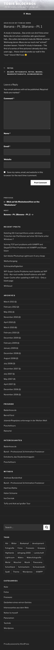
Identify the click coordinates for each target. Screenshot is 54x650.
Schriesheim (24, 567)
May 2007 (8, 379)
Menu (28, 14)
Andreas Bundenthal (13, 478)
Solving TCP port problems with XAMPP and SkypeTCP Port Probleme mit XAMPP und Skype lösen (25, 247)
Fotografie (21, 72)
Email (7, 146)
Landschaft (39, 553)
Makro (39, 72)
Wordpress (28, 572)
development (38, 543)
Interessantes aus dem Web (16, 607)
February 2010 (10, 332)
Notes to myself (11, 613)
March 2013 (9, 302)
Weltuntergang (10, 261)
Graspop (41, 548)
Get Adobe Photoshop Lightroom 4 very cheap (24, 256)
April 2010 (8, 322)
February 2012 (10, 307)
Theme (16, 572)
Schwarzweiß (35, 74)
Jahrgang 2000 (24, 553)
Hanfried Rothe (10, 488)
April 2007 (8, 384)
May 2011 (8, 312)
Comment (9, 98)
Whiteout (8, 286)
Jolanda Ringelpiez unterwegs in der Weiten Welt (25, 420)
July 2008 (8, 363)
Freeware (30, 548)
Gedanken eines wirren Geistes (18, 602)
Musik (27, 562)
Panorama (37, 562)
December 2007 (11, 369)
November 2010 (11, 317)
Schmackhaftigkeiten (13, 266)
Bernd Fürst (9, 415)
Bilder (10, 72)
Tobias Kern (24, 23)
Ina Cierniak (9, 498)
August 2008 (10, 358)
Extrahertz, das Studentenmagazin (19, 457)
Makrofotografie (16, 74)
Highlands (9, 553)
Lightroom (10, 557)
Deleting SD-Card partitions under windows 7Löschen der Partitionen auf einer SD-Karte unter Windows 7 (26, 236)
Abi (6, 543)
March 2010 (9, 327)
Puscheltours (10, 426)
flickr (6, 587)
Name (7, 133)
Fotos (10, 68)
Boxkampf (24, 543)
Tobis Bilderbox (20, 4)
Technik (7, 623)
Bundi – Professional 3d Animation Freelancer (24, 452)
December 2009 (11, 338)
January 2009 (10, 348)
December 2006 (11, 389)
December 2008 (11, 353)
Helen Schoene (10, 493)
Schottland (10, 567)
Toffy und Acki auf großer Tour (17, 503)
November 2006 (11, 394)
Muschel (17, 562)
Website (7, 159)
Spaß (7, 572)
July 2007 (8, 374)
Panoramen (9, 618)
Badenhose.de (10, 410)
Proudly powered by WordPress (16, 644)
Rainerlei (8, 431)
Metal (7, 562)
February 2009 (10, 343)
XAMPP (39, 572)
